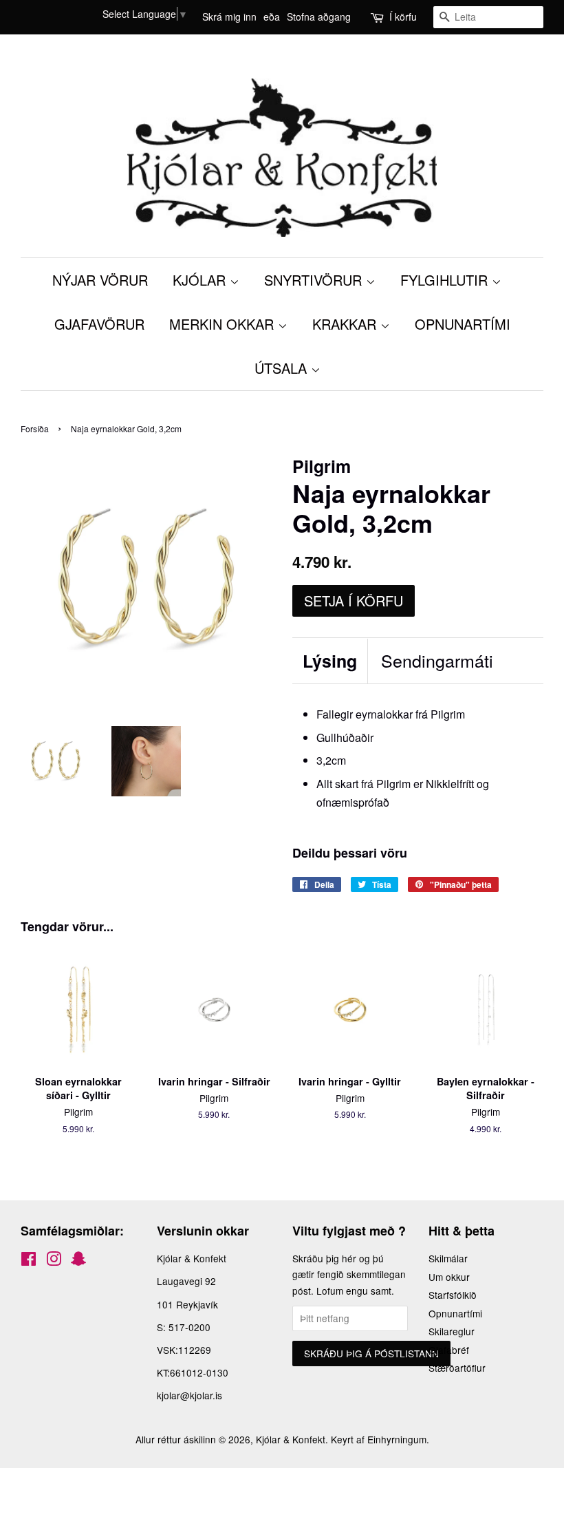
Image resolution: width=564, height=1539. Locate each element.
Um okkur (449, 1277)
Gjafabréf (449, 1350)
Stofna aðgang (319, 16)
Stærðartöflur (457, 1368)
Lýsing (330, 661)
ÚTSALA (282, 368)
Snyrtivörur (315, 280)
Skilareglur (452, 1331)
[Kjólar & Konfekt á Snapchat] (78, 1261)
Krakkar (346, 324)
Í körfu (403, 16)
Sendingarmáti (437, 660)
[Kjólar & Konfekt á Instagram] (53, 1261)
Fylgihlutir (446, 280)
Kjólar (201, 280)
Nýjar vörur (100, 280)
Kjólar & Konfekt (290, 1439)
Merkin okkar (223, 324)
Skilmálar (448, 1258)
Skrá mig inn (229, 16)
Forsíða (35, 428)
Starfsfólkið (453, 1295)
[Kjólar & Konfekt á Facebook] (28, 1261)
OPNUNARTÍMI (462, 324)
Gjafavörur (99, 324)
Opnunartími (455, 1313)
